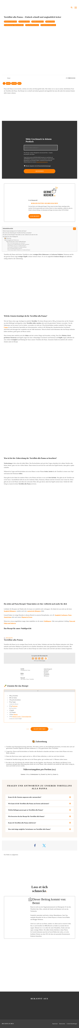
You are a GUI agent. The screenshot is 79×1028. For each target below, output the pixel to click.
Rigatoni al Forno (27, 617)
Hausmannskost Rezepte (24, 21)
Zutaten (14, 83)
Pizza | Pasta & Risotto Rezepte (32, 25)
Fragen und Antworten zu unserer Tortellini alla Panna (16, 241)
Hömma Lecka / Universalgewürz (21, 716)
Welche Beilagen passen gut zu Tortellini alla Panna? (16, 245)
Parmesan (14, 706)
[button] (32, 658)
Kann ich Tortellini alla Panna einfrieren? (14, 248)
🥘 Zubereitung (7, 238)
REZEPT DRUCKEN (39, 729)
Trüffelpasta (47, 621)
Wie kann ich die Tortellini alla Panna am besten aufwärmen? (18, 244)
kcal (19, 83)
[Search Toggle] (71, 7)
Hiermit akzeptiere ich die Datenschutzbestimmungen (38, 166)
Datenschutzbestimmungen (42, 162)
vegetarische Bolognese (34, 611)
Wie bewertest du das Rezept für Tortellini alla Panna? (17, 247)
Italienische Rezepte (50, 21)
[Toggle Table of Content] (74, 228)
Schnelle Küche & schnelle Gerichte (48, 25)
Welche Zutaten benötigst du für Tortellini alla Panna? (14, 231)
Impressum (55, 1023)
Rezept (8, 83)
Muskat (15, 714)
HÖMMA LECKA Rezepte (38, 21)
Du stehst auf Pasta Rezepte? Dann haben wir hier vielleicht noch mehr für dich (20, 234)
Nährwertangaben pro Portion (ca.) (11, 240)
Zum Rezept (34, 216)
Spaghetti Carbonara (61, 615)
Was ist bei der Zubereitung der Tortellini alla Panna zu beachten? (17, 232)
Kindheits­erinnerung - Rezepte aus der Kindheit (14, 25)
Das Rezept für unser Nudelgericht (10, 236)
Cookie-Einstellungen (72, 1023)
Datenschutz (62, 1023)
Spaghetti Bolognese (10, 611)
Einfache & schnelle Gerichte (10, 21)
